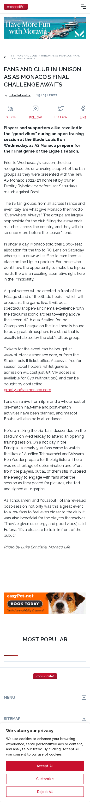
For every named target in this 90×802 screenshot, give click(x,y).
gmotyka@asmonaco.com (27, 390)
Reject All (45, 792)
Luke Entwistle (19, 95)
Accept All (45, 766)
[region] (45, 762)
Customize (45, 779)
